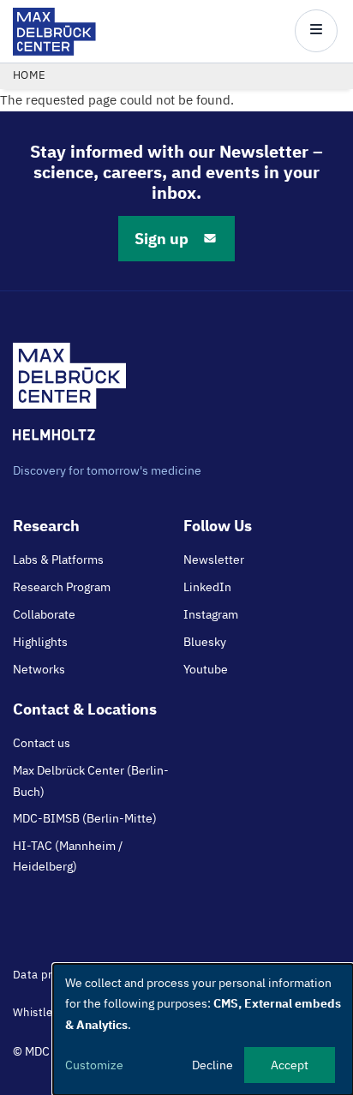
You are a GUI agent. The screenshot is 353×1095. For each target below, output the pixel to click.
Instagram (210, 614)
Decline (212, 1065)
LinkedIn (207, 587)
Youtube (205, 669)
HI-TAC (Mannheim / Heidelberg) (68, 856)
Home (29, 75)
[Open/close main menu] (316, 30)
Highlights (40, 641)
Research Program (62, 587)
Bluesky (204, 641)
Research (46, 526)
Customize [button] (94, 1065)
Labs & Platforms (58, 559)
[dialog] (203, 1029)
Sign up (161, 238)
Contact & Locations (85, 709)
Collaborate (44, 614)
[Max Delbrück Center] (54, 51)
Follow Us (217, 526)
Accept (289, 1065)
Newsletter (213, 559)
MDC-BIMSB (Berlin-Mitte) (85, 818)
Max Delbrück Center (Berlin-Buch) (91, 781)
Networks (39, 669)
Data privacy (46, 974)
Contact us (41, 743)
